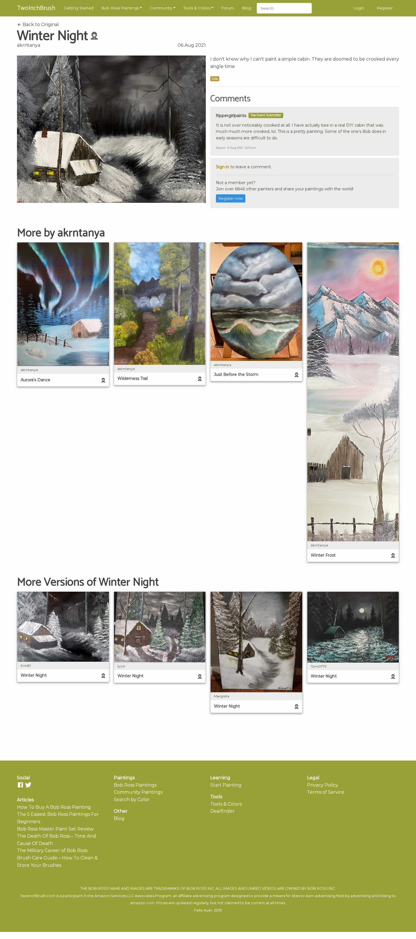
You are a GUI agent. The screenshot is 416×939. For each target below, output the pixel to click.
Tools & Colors (196, 8)
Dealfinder (222, 811)
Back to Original (40, 24)
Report (221, 148)
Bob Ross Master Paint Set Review (55, 829)
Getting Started (78, 8)
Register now (230, 198)
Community (161, 8)
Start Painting (226, 785)
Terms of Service (325, 792)
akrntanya (28, 45)
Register (385, 8)
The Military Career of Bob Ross (52, 850)
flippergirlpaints (231, 115)
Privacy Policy (322, 785)
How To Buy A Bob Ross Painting (54, 807)
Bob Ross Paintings (120, 8)
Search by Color (132, 799)
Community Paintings (138, 792)
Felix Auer (203, 910)
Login (358, 8)
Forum (227, 8)
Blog (246, 8)
